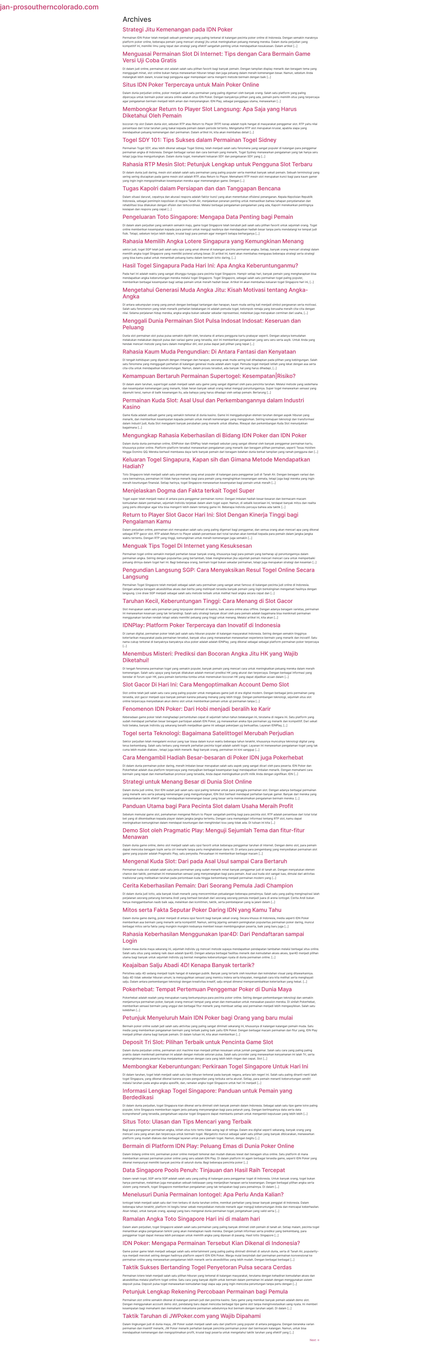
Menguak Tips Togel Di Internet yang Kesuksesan (187, 545)
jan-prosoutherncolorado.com (49, 7)
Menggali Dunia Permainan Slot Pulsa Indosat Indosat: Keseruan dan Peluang (212, 324)
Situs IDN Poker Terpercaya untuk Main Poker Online (191, 84)
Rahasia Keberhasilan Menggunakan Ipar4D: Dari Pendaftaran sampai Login (213, 937)
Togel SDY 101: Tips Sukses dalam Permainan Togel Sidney (199, 139)
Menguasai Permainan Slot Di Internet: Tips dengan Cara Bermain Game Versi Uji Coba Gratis (216, 57)
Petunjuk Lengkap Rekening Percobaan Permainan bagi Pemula (205, 1291)
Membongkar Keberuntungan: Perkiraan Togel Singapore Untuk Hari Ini (215, 1066)
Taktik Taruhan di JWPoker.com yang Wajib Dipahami (192, 1316)
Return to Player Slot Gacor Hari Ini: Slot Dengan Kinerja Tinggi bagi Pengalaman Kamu (210, 518)
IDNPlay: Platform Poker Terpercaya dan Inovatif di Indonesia (201, 625)
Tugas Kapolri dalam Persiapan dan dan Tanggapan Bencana (202, 188)
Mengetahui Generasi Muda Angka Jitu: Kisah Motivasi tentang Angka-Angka (215, 293)
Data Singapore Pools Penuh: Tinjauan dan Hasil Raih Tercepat (204, 1170)
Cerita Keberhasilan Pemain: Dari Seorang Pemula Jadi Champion (208, 885)
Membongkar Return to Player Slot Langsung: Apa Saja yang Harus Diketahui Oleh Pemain (210, 112)
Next (314, 1340)
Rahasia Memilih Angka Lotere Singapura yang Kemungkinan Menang (213, 241)
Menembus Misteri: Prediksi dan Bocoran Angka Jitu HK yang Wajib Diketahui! (210, 657)
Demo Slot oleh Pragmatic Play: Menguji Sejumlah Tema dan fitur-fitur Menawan (214, 833)
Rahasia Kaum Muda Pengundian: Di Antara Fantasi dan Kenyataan (209, 351)
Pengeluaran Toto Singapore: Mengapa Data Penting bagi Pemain (208, 216)
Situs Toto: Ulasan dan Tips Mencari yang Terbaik (187, 1121)
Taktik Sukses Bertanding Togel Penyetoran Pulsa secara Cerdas (207, 1267)
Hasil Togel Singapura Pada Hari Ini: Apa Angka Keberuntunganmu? (210, 265)
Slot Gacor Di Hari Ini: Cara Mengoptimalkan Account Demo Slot (206, 684)
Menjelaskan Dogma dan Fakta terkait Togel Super (188, 490)
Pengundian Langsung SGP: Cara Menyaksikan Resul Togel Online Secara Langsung (219, 573)
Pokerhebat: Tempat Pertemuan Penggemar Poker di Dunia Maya (207, 989)
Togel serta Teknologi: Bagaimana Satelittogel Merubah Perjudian (208, 733)
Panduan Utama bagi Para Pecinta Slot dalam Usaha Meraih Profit (208, 806)
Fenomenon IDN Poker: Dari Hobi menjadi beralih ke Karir (197, 708)
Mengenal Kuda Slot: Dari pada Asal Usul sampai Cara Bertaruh (205, 861)
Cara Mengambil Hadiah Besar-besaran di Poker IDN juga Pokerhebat (213, 757)
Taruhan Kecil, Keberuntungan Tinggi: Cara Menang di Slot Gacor (208, 601)
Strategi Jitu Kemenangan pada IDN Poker (178, 29)
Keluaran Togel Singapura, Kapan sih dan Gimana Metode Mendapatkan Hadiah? (216, 462)
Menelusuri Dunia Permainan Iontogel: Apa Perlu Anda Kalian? (203, 1194)
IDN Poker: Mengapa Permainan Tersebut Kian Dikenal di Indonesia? (211, 1243)
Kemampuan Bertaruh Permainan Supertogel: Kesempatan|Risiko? (209, 376)
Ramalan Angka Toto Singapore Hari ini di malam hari (191, 1218)
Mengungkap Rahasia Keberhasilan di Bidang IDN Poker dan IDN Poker (215, 435)
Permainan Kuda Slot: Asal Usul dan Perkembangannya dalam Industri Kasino (213, 403)
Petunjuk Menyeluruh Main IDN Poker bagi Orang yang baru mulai (208, 1017)
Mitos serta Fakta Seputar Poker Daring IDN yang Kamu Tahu (202, 909)
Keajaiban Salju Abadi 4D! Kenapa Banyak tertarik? (188, 965)
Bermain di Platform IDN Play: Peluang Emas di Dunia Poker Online (208, 1146)
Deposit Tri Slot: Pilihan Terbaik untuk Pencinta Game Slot (198, 1042)
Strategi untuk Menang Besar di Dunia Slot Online (187, 781)
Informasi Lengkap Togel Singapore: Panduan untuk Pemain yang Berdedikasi (207, 1094)
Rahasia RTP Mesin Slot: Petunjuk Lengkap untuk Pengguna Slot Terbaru (217, 164)
